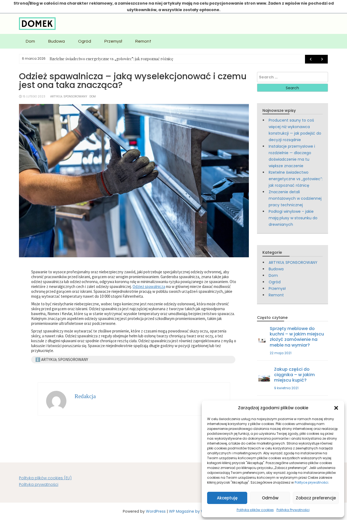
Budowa (56, 41)
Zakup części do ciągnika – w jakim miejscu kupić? (294, 374)
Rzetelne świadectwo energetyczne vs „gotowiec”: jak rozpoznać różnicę (111, 58)
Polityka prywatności (38, 484)
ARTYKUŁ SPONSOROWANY (68, 96)
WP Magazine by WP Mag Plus (196, 511)
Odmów (270, 498)
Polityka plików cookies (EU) (45, 478)
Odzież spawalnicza (149, 286)
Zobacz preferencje (316, 498)
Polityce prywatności (311, 482)
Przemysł (113, 41)
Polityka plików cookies (255, 510)
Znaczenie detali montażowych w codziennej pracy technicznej (295, 198)
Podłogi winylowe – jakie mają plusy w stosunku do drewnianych (293, 218)
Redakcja (85, 396)
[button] (336, 408)
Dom (30, 41)
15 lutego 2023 (34, 96)
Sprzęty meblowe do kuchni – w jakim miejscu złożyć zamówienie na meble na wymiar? (297, 336)
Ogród (84, 41)
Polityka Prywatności (293, 510)
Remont (143, 41)
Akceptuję (227, 498)
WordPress (156, 511)
